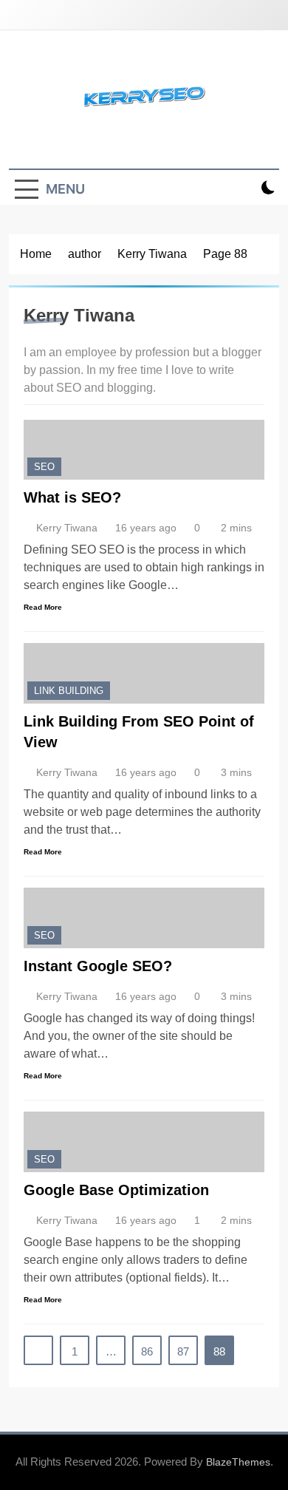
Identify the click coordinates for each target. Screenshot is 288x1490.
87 (183, 1351)
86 (147, 1351)
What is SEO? (72, 497)
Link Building (68, 690)
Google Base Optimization (116, 1190)
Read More (43, 607)
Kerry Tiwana (66, 528)
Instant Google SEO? (98, 966)
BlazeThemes (238, 1462)
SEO (44, 466)
